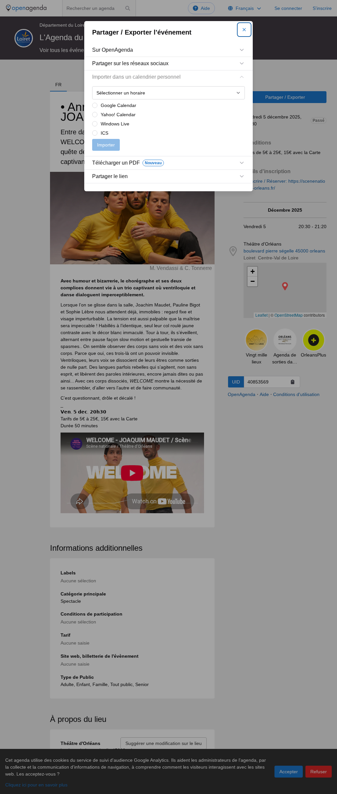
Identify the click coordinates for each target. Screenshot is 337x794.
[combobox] (168, 92)
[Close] (244, 30)
